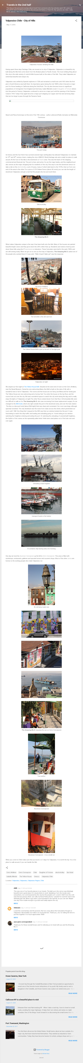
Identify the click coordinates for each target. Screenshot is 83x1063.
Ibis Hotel (70, 872)
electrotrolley (59, 872)
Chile (35, 872)
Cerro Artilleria (11, 872)
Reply (16, 903)
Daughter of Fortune (46, 872)
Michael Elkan (46, 1053)
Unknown (17, 908)
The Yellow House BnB (31, 387)
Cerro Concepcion (25, 872)
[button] (76, 21)
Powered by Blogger (43, 1050)
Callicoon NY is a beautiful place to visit (22, 1000)
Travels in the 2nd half (18, 4)
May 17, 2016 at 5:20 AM (25, 888)
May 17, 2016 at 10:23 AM (40, 922)
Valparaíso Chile (47, 876)
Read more (73, 993)
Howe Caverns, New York (16, 976)
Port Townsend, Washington (17, 1023)
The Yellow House (26, 876)
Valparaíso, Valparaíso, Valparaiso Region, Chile (28, 880)
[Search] (80, 5)
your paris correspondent (23, 922)
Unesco (36, 876)
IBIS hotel (19, 404)
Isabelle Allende (12, 876)
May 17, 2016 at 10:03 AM (28, 908)
